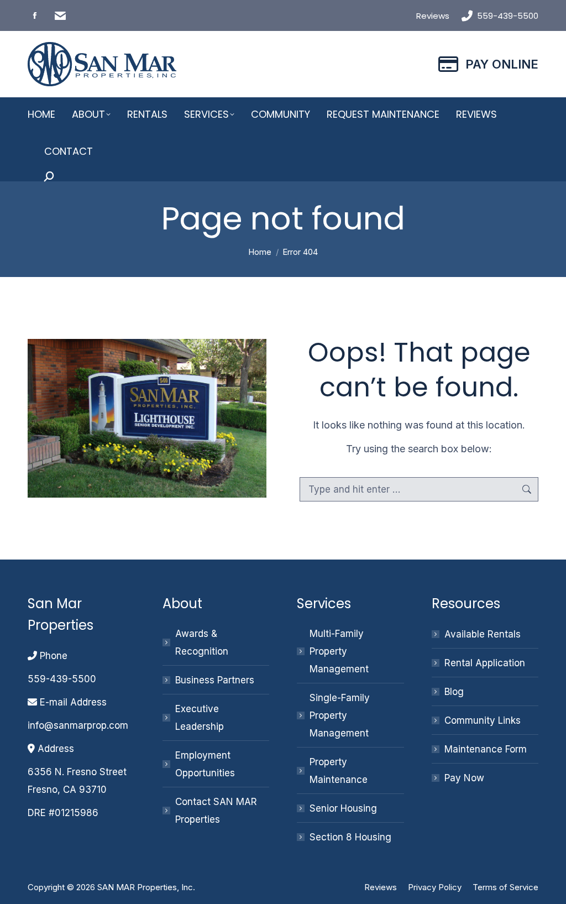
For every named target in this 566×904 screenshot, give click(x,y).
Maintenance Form (485, 749)
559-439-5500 (507, 16)
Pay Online (501, 64)
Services (324, 603)
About (182, 603)
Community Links (482, 720)
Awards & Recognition (201, 642)
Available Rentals (482, 634)
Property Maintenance (339, 770)
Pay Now (464, 777)
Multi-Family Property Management (339, 651)
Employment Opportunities (205, 764)
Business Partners (214, 680)
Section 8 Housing (350, 837)
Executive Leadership (199, 717)
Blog (454, 691)
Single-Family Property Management (340, 715)
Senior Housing (343, 808)
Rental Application (484, 662)
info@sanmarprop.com (78, 725)
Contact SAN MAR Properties (216, 810)
